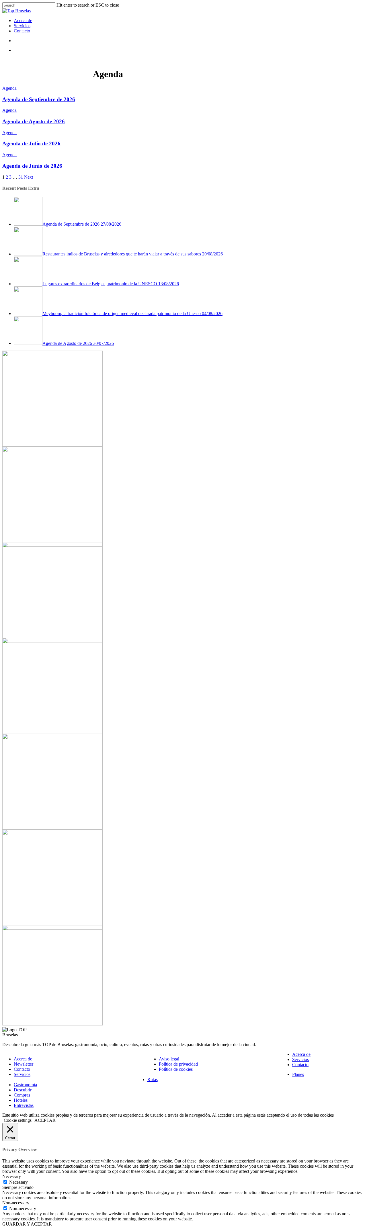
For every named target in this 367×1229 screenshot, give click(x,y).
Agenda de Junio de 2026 (32, 166)
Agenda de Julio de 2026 (31, 143)
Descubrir (23, 1089)
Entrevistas (24, 1105)
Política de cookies (176, 1069)
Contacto (22, 30)
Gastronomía (25, 1084)
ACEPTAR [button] (45, 1120)
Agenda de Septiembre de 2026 (38, 99)
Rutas (152, 1079)
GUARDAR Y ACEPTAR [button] (27, 1224)
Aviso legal (169, 1058)
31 (20, 177)
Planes (298, 1074)
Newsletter (23, 1064)
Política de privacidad (178, 1064)
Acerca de (23, 20)
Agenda (9, 88)
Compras (22, 1095)
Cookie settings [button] (18, 1120)
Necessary (18, 1182)
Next (28, 177)
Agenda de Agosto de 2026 (33, 121)
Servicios (22, 25)
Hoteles (21, 1100)
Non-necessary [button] (15, 1202)
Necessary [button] (11, 1176)
